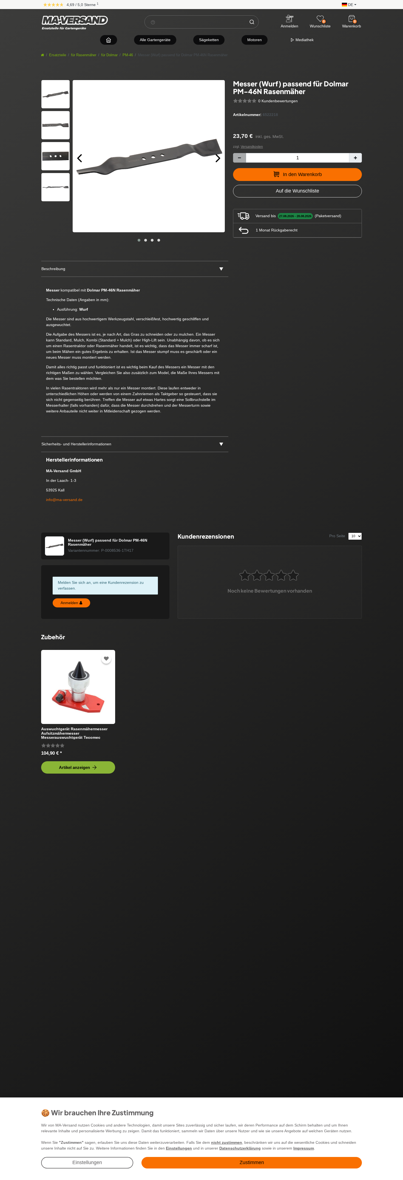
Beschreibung (53, 269)
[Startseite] (42, 55)
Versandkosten (252, 147)
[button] (348, 4)
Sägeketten (209, 40)
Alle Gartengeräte (155, 40)
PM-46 (128, 55)
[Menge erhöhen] (355, 158)
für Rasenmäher (83, 55)
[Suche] (251, 22)
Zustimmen (252, 1162)
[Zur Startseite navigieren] (108, 40)
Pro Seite (337, 536)
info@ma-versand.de (64, 499)
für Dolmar (109, 55)
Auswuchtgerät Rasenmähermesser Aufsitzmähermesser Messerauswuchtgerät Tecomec (74, 733)
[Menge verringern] (239, 158)
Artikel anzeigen (74, 767)
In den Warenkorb (302, 174)
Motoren (254, 40)
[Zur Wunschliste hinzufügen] (106, 659)
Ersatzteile (57, 55)
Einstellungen (87, 1162)
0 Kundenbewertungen (278, 101)
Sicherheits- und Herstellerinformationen (76, 444)
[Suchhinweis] (153, 22)
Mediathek (304, 40)
